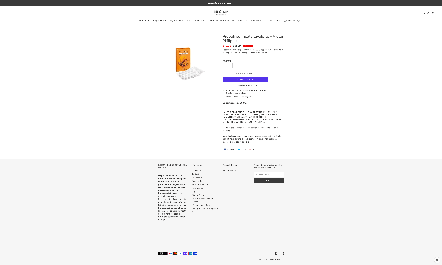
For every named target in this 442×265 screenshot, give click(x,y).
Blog (193, 191)
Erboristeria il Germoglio (275, 259)
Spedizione (196, 177)
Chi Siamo (196, 170)
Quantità (227, 61)
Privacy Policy (197, 195)
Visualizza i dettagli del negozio (238, 97)
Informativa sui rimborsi (202, 205)
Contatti (195, 174)
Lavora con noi (198, 188)
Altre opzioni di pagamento (246, 85)
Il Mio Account (229, 170)
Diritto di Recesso (199, 184)
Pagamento (196, 181)
